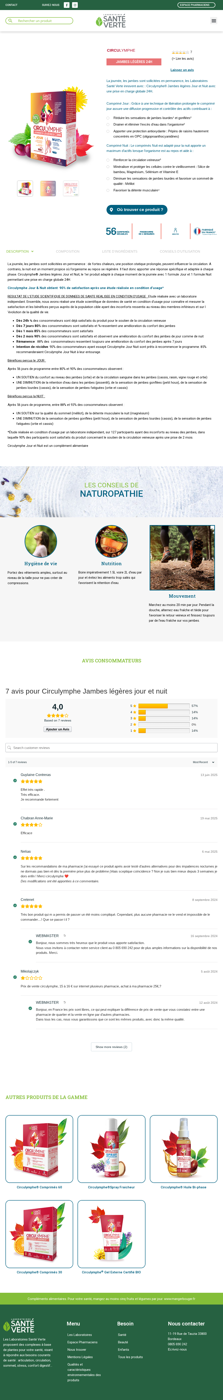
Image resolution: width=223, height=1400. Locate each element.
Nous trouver (77, 1350)
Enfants (123, 1350)
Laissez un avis (182, 70)
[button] (213, 20)
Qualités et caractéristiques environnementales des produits (84, 1372)
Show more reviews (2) (111, 1047)
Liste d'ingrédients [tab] (119, 251)
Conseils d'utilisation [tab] (180, 251)
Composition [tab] (67, 251)
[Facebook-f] (66, 5)
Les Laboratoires (80, 1335)
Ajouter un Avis (57, 729)
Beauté (123, 1342)
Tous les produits (130, 1357)
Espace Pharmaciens (83, 1342)
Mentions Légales (80, 1357)
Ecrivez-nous (177, 1349)
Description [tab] (18, 251)
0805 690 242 (177, 1344)
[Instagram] (75, 5)
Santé (122, 1335)
